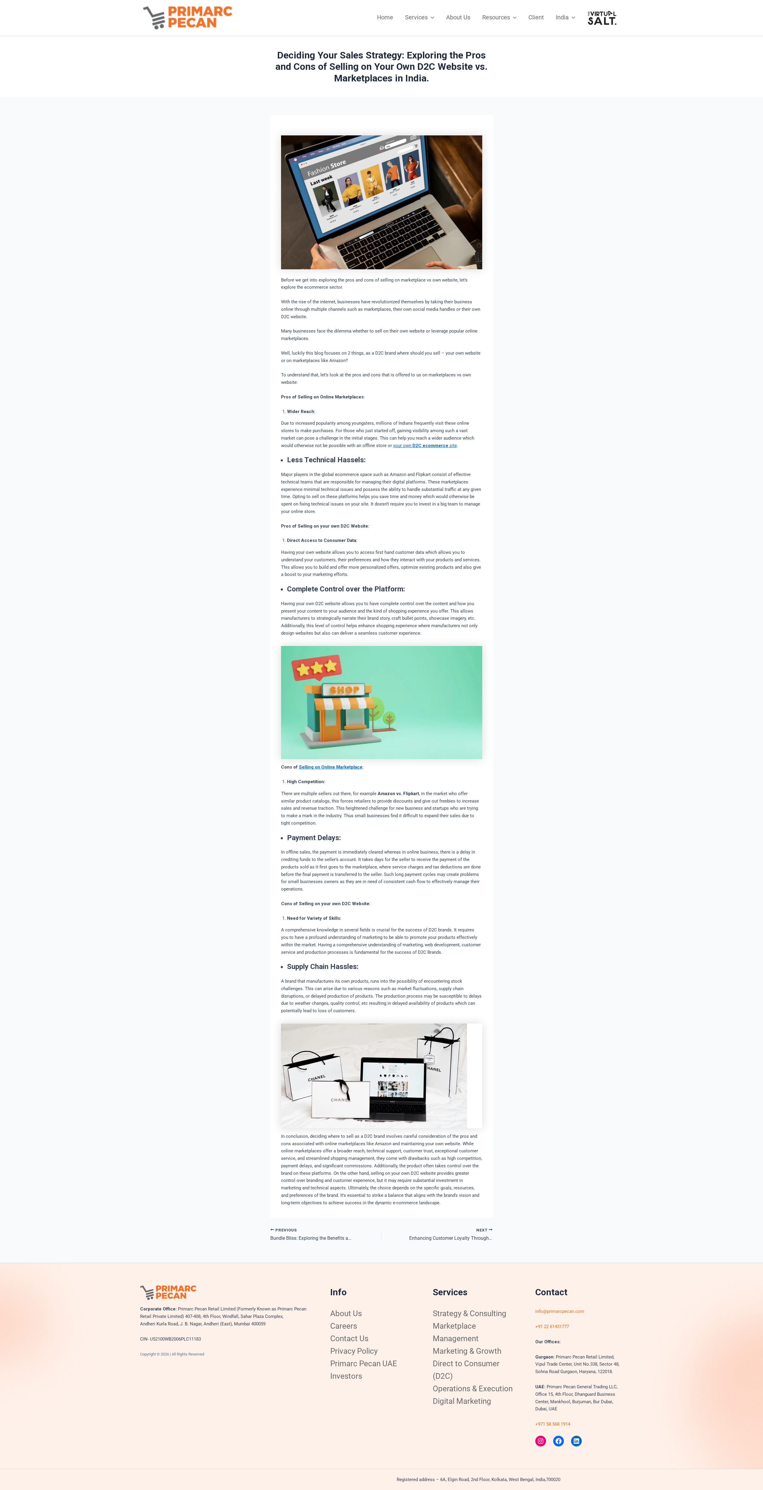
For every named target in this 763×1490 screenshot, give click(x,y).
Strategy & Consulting (469, 1313)
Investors (346, 1376)
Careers (343, 1325)
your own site (425, 445)
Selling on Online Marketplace (330, 767)
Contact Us (349, 1338)
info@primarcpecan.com (559, 1311)
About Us (458, 17)
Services (416, 17)
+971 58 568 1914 (552, 1424)
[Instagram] (540, 1441)
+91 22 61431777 (552, 1326)
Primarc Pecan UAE (363, 1363)
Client (536, 17)
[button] (431, 17)
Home (385, 17)
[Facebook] (558, 1441)
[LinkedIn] (576, 1441)
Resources (496, 17)
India (562, 17)
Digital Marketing (462, 1401)
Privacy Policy (354, 1351)
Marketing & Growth (467, 1351)
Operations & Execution (473, 1388)
